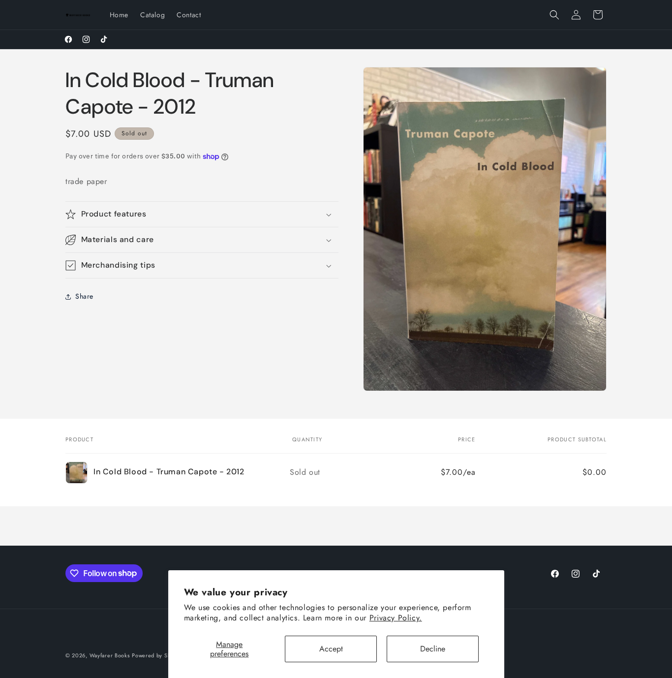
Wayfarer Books (110, 655)
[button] (554, 15)
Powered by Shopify (158, 655)
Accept (331, 648)
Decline (432, 648)
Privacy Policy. (395, 617)
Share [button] (84, 296)
